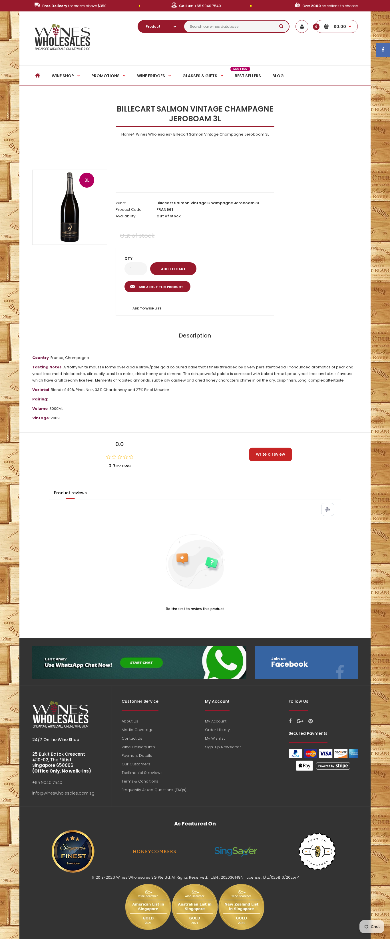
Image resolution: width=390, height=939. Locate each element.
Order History (217, 729)
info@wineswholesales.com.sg (63, 793)
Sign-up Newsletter (223, 747)
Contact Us (132, 738)
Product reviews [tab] (70, 493)
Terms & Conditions (140, 781)
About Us (130, 721)
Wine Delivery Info (138, 747)
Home (127, 134)
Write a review (270, 454)
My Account (215, 721)
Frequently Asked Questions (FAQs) (154, 790)
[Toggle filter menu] (327, 509)
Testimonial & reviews (142, 772)
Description (195, 335)
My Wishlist (215, 738)
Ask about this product (161, 287)
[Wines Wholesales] (62, 53)
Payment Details (137, 755)
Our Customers (136, 764)
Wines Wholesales (153, 134)
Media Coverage (138, 729)
